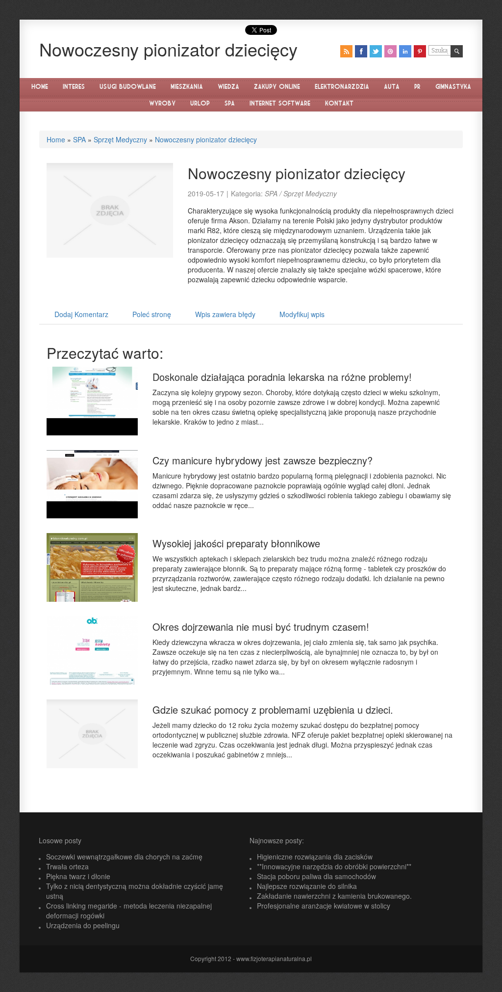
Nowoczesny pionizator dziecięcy (206, 139)
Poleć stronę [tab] (151, 314)
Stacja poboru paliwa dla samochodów (316, 876)
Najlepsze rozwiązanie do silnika (307, 886)
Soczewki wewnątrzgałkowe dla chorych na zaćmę (124, 856)
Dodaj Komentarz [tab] (81, 314)
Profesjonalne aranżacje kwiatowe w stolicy (323, 906)
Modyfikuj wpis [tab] (302, 314)
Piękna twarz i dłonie (78, 876)
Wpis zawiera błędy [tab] (225, 314)
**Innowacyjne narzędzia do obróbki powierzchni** (334, 866)
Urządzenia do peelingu (83, 925)
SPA (79, 139)
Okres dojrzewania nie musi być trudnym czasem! (260, 626)
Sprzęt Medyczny (120, 139)
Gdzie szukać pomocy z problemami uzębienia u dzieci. (272, 709)
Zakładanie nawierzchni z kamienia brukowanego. (334, 896)
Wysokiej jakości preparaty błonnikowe (236, 543)
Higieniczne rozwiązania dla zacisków (315, 856)
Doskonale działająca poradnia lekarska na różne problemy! (282, 377)
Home (56, 139)
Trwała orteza (67, 866)
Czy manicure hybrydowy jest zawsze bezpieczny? (262, 460)
